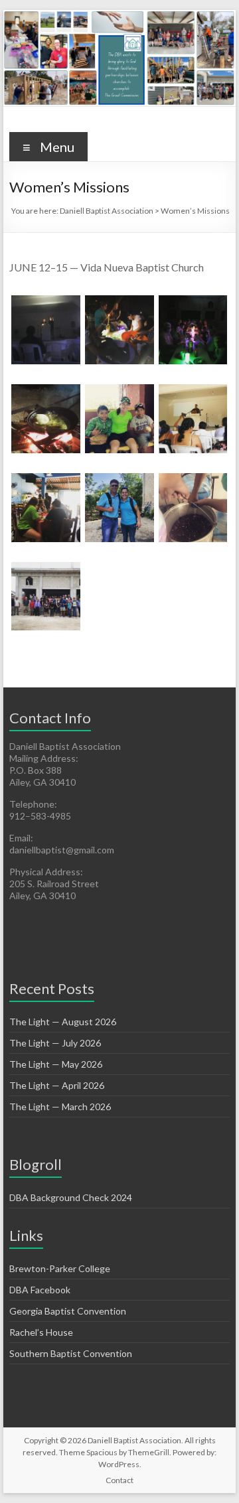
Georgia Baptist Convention (67, 1311)
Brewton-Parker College (59, 1268)
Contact (119, 1480)
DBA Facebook (39, 1289)
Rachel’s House (41, 1332)
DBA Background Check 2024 (70, 1197)
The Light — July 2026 (55, 1042)
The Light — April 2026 (56, 1085)
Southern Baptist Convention (70, 1353)
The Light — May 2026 (55, 1064)
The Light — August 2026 (62, 1021)
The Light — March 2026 (60, 1106)
